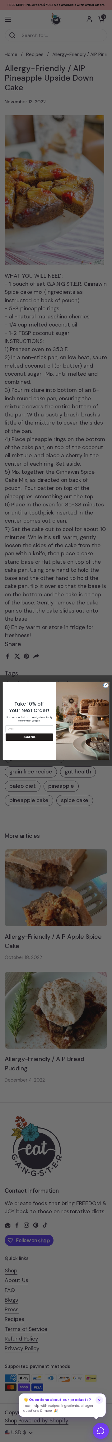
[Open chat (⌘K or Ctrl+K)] (101, 1431)
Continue (29, 737)
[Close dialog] (105, 685)
